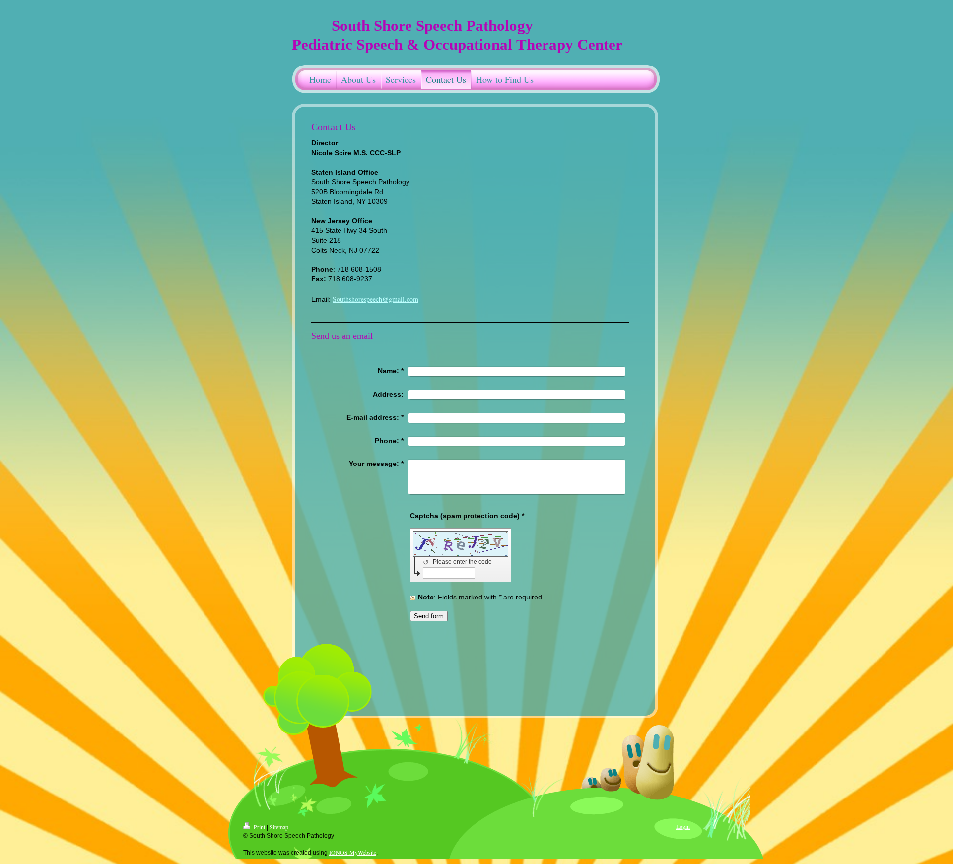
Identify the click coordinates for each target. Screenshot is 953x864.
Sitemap (279, 827)
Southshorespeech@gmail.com (375, 299)
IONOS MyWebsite (352, 852)
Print (259, 827)
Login (683, 826)
